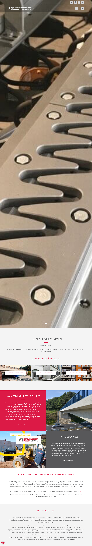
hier (81, 491)
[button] (76, 8)
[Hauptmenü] (82, 8)
